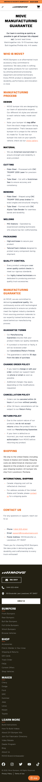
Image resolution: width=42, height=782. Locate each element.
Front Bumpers (8, 614)
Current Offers (8, 668)
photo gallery (32, 141)
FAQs (4, 664)
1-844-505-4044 (20, 529)
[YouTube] (29, 764)
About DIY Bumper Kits (12, 732)
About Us (6, 752)
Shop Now (34, 2)
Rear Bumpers (8, 617)
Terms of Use (19, 774)
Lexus (4, 706)
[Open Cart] (38, 7)
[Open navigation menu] (2, 7)
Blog (4, 748)
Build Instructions (9, 725)
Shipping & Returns (10, 652)
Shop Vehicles (8, 671)
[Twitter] (20, 764)
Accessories (7, 644)
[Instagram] (12, 764)
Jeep (4, 702)
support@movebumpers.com (25, 533)
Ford (4, 690)
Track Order (7, 660)
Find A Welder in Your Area (13, 648)
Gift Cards (6, 656)
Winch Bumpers (9, 629)
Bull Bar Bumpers (9, 621)
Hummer (5, 698)
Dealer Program (9, 744)
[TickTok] (38, 764)
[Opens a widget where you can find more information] (34, 778)
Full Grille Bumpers (10, 625)
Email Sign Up (14, 580)
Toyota (5, 714)
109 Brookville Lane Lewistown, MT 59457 (21, 593)
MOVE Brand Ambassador (13, 756)
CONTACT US (21, 601)
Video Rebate (8, 740)
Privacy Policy (7, 774)
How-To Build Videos (10, 729)
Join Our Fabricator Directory (14, 736)
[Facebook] (3, 764)
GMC (4, 694)
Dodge (4, 686)
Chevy (4, 682)
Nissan (4, 710)
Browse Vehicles (9, 633)
